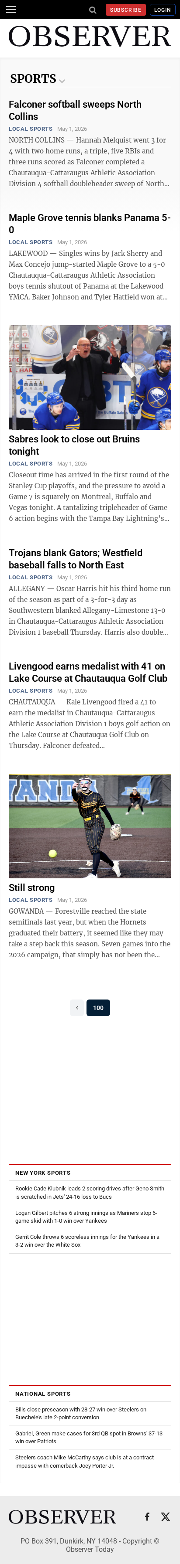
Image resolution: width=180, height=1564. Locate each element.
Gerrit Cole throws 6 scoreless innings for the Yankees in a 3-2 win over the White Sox (87, 1241)
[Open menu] (11, 9)
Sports (33, 78)
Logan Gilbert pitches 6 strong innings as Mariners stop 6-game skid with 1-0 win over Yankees (86, 1217)
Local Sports (31, 129)
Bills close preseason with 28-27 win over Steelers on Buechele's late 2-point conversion (80, 1413)
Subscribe (126, 10)
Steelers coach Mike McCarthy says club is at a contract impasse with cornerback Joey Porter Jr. (84, 1461)
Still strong (32, 887)
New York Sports (43, 1173)
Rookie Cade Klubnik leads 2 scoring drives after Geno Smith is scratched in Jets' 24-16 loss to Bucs (89, 1192)
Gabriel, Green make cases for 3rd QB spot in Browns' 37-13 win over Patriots (89, 1437)
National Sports (43, 1394)
